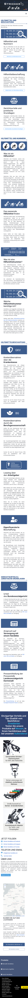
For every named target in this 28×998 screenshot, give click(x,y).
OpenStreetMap (18, 915)
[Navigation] (26, 13)
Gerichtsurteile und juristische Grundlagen (14, 128)
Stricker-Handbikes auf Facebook (12, 841)
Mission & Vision (6, 875)
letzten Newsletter (21, 934)
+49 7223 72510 (8, 856)
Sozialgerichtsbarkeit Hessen (11, 702)
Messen (19, 728)
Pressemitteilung (10, 701)
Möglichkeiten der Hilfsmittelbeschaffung (14, 90)
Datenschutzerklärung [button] (7, 995)
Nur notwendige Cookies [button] (17, 987)
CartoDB (23, 915)
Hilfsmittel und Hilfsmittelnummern (14, 56)
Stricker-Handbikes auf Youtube (11, 847)
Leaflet (13, 915)
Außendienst (20, 733)
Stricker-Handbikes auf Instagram (12, 844)
